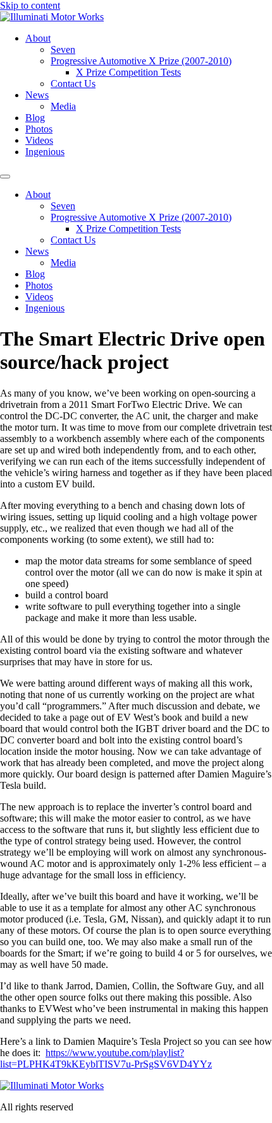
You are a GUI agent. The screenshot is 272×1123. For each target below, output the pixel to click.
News (37, 95)
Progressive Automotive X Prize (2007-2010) (141, 60)
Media (63, 106)
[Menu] (5, 176)
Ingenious (45, 151)
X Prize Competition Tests (128, 72)
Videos (39, 140)
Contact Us (73, 83)
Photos (39, 129)
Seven (63, 49)
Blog (35, 117)
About (38, 38)
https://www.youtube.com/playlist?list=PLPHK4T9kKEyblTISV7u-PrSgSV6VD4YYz (106, 1058)
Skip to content (30, 5)
